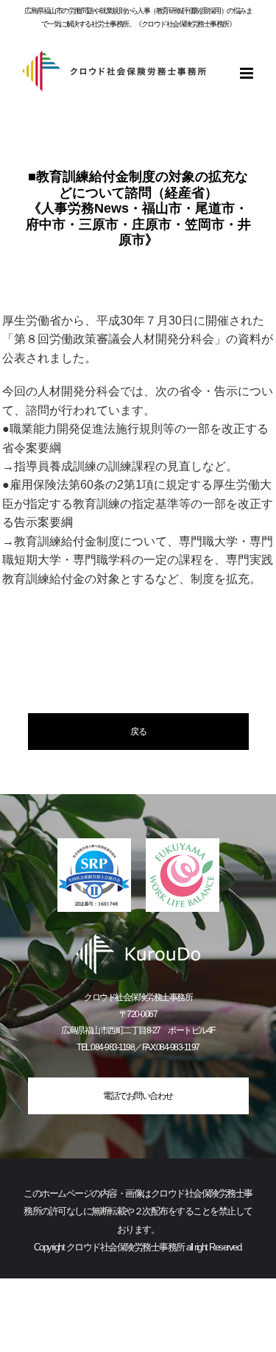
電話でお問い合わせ (138, 1096)
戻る (138, 731)
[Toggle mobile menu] (247, 73)
